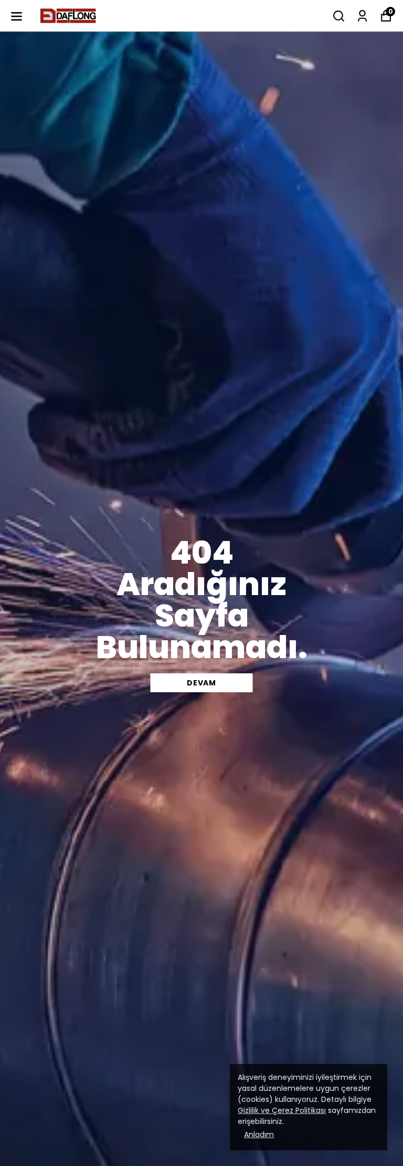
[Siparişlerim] (362, 16)
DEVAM (201, 683)
